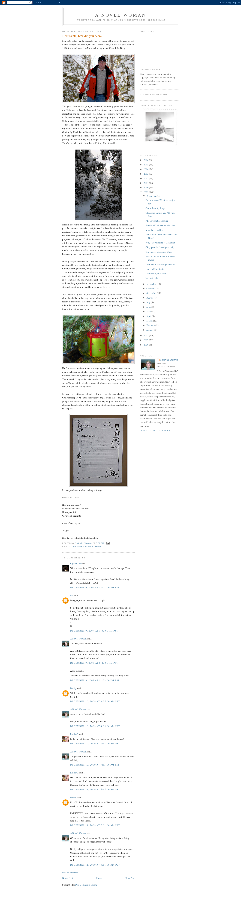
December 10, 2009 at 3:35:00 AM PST (95, 701)
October (150, 288)
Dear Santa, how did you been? (160, 264)
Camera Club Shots (155, 268)
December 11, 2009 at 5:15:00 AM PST (95, 789)
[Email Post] (108, 543)
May (148, 311)
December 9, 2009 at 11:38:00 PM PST (95, 680)
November (151, 283)
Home (99, 878)
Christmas (78, 546)
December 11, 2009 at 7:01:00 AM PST (95, 825)
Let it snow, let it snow (156, 273)
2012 (146, 178)
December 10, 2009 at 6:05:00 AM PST (95, 726)
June (148, 306)
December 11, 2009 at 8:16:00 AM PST (95, 864)
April (149, 316)
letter (89, 546)
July (148, 302)
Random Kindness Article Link (160, 225)
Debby (73, 688)
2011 (146, 182)
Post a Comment (70, 872)
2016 (146, 160)
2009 (146, 192)
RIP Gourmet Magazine (157, 220)
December (151, 196)
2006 (146, 344)
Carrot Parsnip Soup (155, 208)
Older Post (130, 878)
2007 (146, 340)
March (149, 320)
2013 (146, 173)
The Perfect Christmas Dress (159, 251)
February (150, 325)
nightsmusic (76, 563)
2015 (146, 164)
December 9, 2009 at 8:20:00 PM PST (94, 662)
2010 (146, 187)
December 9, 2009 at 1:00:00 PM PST (94, 630)
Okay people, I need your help (160, 247)
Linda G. (74, 734)
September (151, 293)
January (150, 329)
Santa (98, 546)
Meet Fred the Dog (154, 229)
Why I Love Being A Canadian (160, 242)
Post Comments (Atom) (86, 884)
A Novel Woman (120, 15)
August (150, 297)
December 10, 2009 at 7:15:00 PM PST (95, 764)
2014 (146, 169)
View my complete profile (155, 431)
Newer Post (67, 878)
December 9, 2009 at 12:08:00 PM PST (95, 587)
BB (71, 595)
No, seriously (152, 278)
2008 (146, 335)
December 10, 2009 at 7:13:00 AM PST (95, 743)
